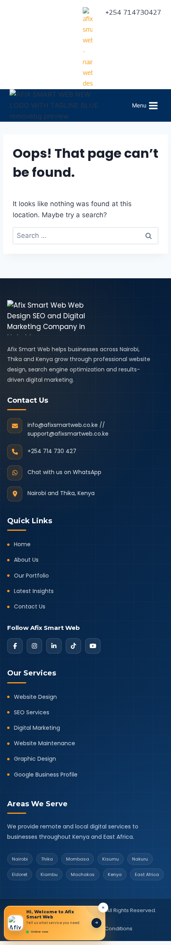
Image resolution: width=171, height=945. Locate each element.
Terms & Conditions (107, 928)
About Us (26, 560)
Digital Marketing (37, 728)
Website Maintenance (44, 743)
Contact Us (29, 606)
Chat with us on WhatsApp (64, 472)
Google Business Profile (46, 775)
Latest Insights (34, 591)
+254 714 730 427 (51, 451)
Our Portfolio (31, 576)
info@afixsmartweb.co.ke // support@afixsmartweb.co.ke (68, 429)
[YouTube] (93, 646)
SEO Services (31, 712)
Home (22, 544)
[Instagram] (34, 646)
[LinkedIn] (54, 646)
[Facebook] (15, 646)
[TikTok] (73, 646)
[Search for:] (85, 235)
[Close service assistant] (103, 907)
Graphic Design (35, 759)
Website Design (35, 697)
